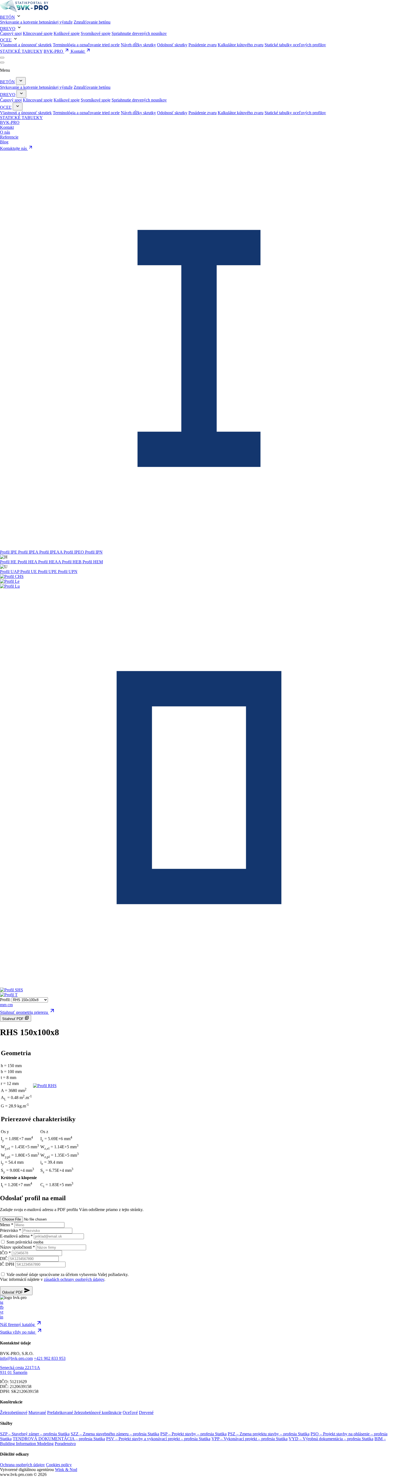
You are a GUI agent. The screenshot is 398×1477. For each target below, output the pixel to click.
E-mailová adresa (16, 1236)
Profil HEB (72, 562)
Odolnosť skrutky (172, 44)
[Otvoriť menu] (2, 57)
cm (10, 1004)
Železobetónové (13, 1412)
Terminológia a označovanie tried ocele (86, 44)
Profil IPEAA (51, 552)
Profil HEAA (50, 562)
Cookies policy (59, 1464)
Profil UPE (48, 571)
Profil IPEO (74, 552)
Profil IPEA (28, 552)
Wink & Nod (66, 1469)
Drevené (146, 1412)
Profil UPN (67, 571)
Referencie (9, 137)
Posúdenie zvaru (202, 44)
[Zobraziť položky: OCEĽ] (17, 106)
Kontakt (78, 51)
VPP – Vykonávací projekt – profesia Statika (249, 1438)
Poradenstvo (65, 1443)
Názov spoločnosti (17, 1247)
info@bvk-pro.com (16, 1358)
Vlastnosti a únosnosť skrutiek (26, 44)
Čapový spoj (11, 33)
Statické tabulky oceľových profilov (295, 44)
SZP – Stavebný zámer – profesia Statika (35, 1434)
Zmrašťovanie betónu (92, 22)
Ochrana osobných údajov (22, 1464)
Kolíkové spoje (67, 33)
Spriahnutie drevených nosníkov (139, 33)
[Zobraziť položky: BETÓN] (21, 81)
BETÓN (7, 17)
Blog (4, 142)
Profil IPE (9, 552)
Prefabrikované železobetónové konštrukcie (84, 1412)
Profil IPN (94, 552)
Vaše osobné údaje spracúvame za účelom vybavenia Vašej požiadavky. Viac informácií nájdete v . (64, 1277)
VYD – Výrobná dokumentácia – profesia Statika (331, 1438)
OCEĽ (6, 40)
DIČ (4, 1258)
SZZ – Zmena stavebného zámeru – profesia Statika (115, 1434)
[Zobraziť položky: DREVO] (21, 94)
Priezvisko (10, 1230)
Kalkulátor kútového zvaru (240, 44)
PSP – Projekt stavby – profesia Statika (193, 1434)
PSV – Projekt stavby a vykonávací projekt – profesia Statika (158, 1438)
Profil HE (9, 562)
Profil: (5, 999)
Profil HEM (93, 562)
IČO (5, 1253)
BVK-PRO (54, 51)
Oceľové (130, 1412)
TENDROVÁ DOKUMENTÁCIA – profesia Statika (59, 1438)
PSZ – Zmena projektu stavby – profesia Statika (268, 1434)
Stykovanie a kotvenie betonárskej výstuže (36, 22)
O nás (5, 132)
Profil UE (29, 571)
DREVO (7, 28)
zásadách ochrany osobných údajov (74, 1279)
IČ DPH (7, 1264)
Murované (37, 1412)
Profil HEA (28, 562)
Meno (6, 1224)
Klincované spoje (38, 33)
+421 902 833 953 (50, 1358)
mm (4, 1004)
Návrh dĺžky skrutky (138, 44)
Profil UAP (10, 571)
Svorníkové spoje (95, 33)
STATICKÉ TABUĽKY (21, 51)
